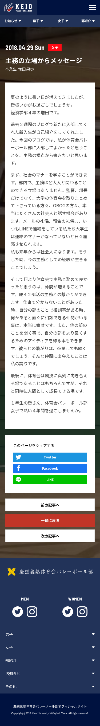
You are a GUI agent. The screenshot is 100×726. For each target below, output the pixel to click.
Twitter (50, 457)
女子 (54, 47)
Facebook (50, 468)
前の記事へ (50, 505)
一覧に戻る (50, 520)
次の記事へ (50, 536)
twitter (17, 611)
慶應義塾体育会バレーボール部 (50, 571)
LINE (50, 479)
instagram (32, 611)
